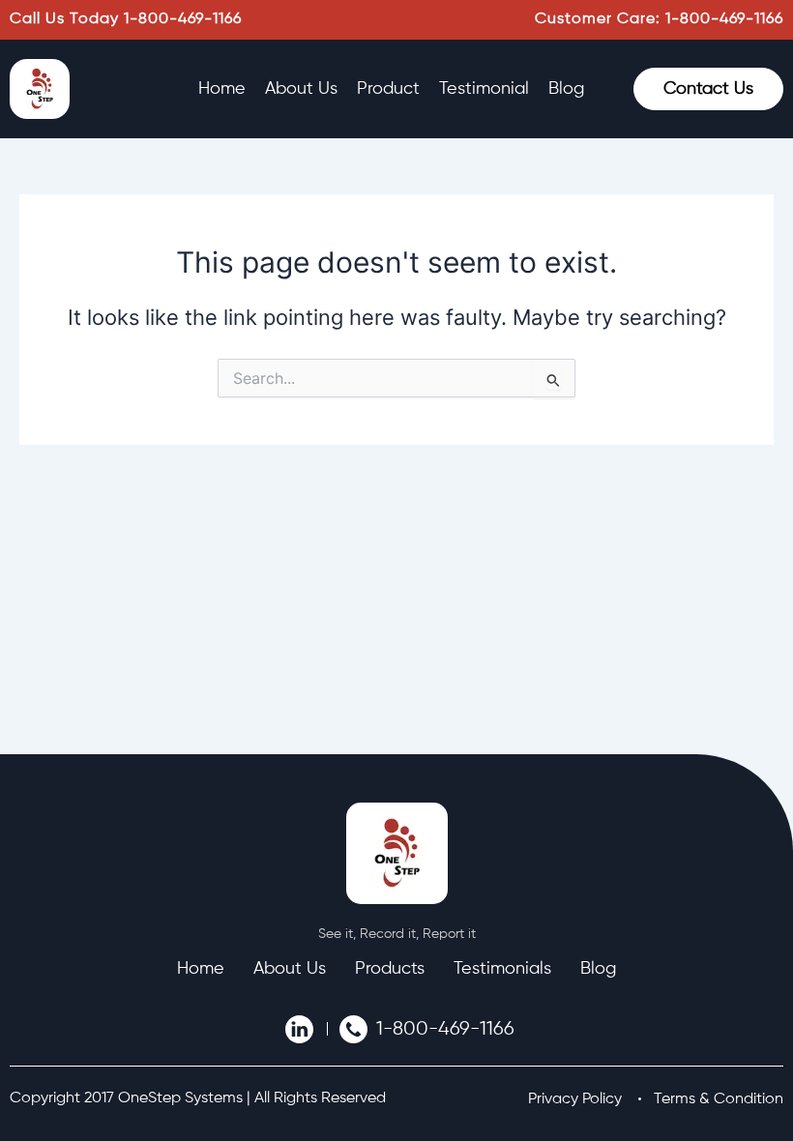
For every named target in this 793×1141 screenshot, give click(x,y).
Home (222, 89)
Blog (566, 89)
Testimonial (484, 89)
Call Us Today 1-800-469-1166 (126, 19)
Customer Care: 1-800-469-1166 (659, 19)
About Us (301, 89)
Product (388, 89)
